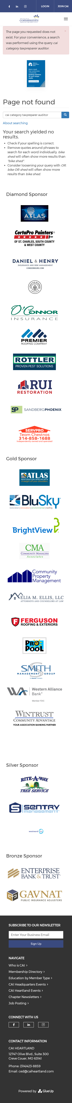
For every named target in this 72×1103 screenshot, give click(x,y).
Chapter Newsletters (24, 997)
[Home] (29, 19)
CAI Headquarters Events (27, 984)
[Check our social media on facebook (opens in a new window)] (10, 7)
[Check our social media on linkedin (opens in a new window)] (18, 7)
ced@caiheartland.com (36, 1071)
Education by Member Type (29, 978)
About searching (15, 123)
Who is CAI (17, 965)
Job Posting (17, 1003)
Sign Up (36, 944)
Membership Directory (25, 972)
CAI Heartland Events (25, 990)
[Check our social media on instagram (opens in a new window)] (26, 7)
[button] (65, 31)
